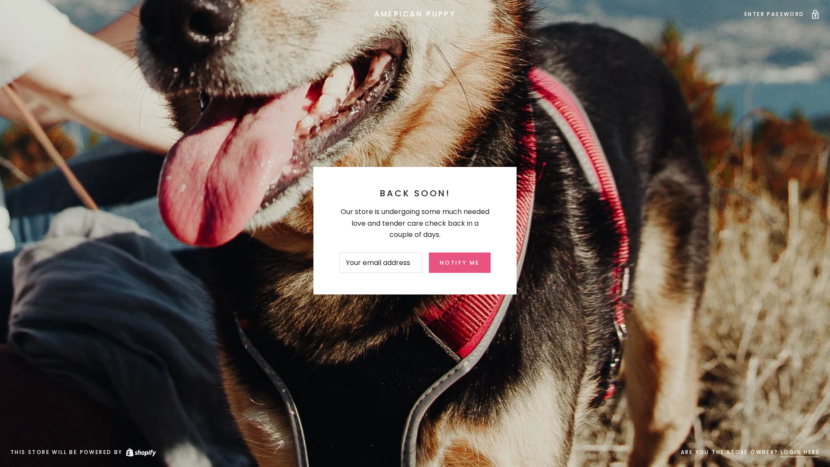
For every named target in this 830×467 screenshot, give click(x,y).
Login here (800, 452)
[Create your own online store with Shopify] (140, 452)
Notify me (460, 263)
